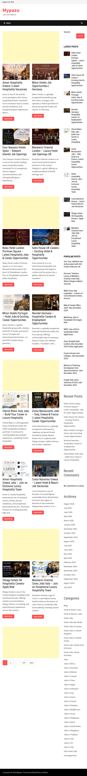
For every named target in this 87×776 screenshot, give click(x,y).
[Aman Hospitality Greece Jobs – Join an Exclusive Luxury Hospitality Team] (67, 174)
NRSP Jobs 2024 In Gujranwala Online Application (71, 332)
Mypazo (10, 10)
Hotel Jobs (68, 618)
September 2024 (71, 579)
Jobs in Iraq (69, 693)
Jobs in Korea (69, 697)
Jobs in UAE (69, 738)
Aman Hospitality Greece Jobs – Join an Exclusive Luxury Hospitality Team (15, 484)
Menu (8, 23)
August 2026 (69, 504)
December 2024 (70, 566)
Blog (66, 605)
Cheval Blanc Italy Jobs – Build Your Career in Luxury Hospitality (15, 414)
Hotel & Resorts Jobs (73, 614)
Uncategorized (70, 755)
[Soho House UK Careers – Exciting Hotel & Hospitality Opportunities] (67, 75)
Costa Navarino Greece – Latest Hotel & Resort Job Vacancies (45, 483)
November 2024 (70, 570)
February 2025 (70, 562)
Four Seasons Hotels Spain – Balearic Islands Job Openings (14, 151)
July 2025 (68, 545)
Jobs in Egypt (69, 684)
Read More (9, 119)
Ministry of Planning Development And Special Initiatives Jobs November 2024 (73, 369)
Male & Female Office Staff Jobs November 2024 (72, 308)
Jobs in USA (69, 747)
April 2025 (68, 558)
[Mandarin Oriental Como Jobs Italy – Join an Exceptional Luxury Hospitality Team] (67, 228)
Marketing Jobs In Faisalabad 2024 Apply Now (73, 320)
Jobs (66, 659)
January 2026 (69, 524)
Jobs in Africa (69, 663)
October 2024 (69, 574)
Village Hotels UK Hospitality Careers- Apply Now (13, 584)
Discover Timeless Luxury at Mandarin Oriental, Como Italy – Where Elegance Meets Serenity (73, 278)
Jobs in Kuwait (70, 701)
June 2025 (68, 549)
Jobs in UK (68, 743)
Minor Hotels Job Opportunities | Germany (41, 86)
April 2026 (68, 516)
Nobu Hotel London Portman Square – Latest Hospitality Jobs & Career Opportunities (15, 253)
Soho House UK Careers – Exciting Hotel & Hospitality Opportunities (77, 80)
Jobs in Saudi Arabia (72, 726)
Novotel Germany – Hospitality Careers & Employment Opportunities (44, 318)
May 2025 (68, 554)
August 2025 (69, 541)
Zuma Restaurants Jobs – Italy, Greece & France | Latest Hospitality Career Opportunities (45, 416)
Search (67, 32)
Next (32, 662)
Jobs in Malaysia (71, 705)
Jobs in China (69, 680)
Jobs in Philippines (71, 718)
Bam (46, 772)
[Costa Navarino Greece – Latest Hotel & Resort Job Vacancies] (67, 199)
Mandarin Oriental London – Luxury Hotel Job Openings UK (45, 151)
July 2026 (68, 508)
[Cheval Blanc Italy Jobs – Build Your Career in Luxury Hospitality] (67, 129)
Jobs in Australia (71, 667)
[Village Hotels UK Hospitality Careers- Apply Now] (67, 213)
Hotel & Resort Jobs (72, 609)
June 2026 (68, 512)
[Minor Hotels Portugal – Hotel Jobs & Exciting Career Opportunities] (67, 92)
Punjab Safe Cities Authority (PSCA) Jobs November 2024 (73, 382)
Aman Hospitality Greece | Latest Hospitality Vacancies (14, 86)
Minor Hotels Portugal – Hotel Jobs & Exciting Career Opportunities (15, 317)
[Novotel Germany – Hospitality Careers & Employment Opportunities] (67, 109)
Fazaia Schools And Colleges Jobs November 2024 (74, 356)
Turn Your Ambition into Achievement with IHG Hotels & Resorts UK (73, 264)
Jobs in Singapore (71, 730)
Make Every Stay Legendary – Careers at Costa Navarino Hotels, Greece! (73, 294)
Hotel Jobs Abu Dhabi (73, 622)
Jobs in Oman (69, 713)
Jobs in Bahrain (70, 672)
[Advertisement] (30, 47)
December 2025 (70, 529)
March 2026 (69, 520)
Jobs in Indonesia (71, 688)
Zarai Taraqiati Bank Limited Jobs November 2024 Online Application (73, 344)
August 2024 (69, 583)
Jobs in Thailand (71, 734)
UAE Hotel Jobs (70, 751)
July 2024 (68, 587)
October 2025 (69, 533)
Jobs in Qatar (69, 722)
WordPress (36, 772)
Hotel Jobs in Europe (72, 626)
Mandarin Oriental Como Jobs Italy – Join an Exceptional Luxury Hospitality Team (45, 585)
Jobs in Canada (70, 676)
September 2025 (71, 537)
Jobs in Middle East (72, 709)
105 (23, 662)
